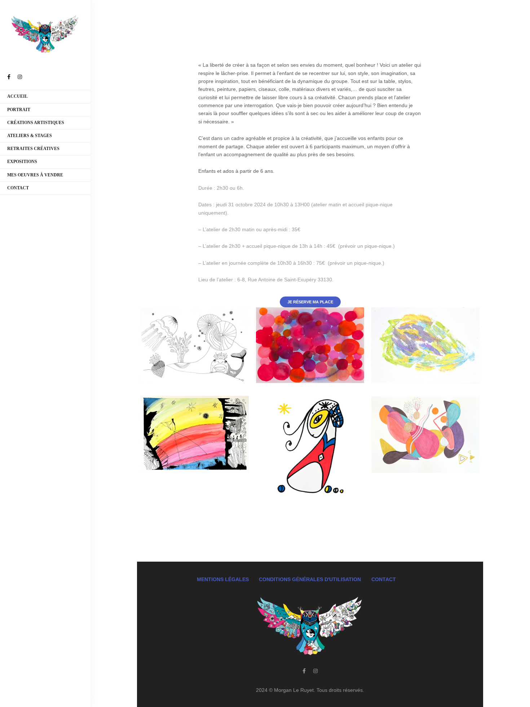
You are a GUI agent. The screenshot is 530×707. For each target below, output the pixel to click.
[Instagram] (315, 670)
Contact (383, 579)
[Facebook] (304, 670)
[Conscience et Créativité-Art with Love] (45, 34)
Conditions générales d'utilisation (310, 579)
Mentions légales (223, 579)
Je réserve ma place (310, 302)
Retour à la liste (310, 534)
